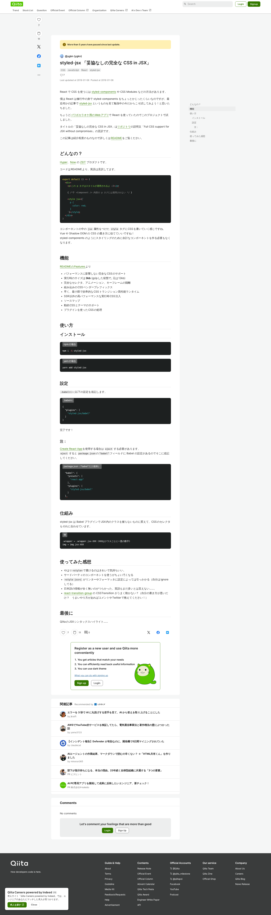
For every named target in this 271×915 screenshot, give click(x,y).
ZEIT (83, 162)
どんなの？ (195, 104)
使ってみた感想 (197, 136)
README (116, 138)
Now (73, 162)
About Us (240, 868)
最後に (193, 140)
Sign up (81, 683)
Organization (99, 10)
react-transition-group (78, 593)
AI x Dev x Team (141, 10)
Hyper (63, 162)
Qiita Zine (207, 873)
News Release (242, 884)
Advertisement (112, 905)
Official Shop (209, 879)
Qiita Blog (240, 879)
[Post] (38, 46)
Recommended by (84, 704)
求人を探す (17, 904)
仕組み (193, 131)
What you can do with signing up (91, 675)
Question (42, 10)
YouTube (174, 889)
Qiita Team (208, 868)
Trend (16, 10)
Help (107, 899)
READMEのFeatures (72, 266)
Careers (239, 873)
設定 (194, 122)
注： (196, 127)
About (108, 868)
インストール (198, 118)
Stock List (28, 10)
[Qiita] (17, 4)
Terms (108, 873)
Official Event (57, 10)
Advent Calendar (146, 884)
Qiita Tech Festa (145, 889)
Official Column (79, 10)
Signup (254, 4)
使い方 (193, 113)
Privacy (108, 879)
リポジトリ (124, 126)
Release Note (144, 868)
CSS (63, 70)
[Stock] (38, 33)
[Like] (38, 19)
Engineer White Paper (148, 899)
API (139, 905)
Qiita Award (143, 894)
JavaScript (73, 70)
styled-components (104, 91)
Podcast (174, 894)
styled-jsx (95, 70)
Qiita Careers (119, 10)
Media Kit (109, 889)
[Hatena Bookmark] (38, 65)
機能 (192, 108)
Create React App (71, 448)
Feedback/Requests (115, 894)
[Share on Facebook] (38, 56)
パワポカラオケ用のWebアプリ (90, 115)
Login (241, 4)
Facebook (175, 884)
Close (34, 904)
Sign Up (122, 830)
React (84, 70)
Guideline (109, 884)
